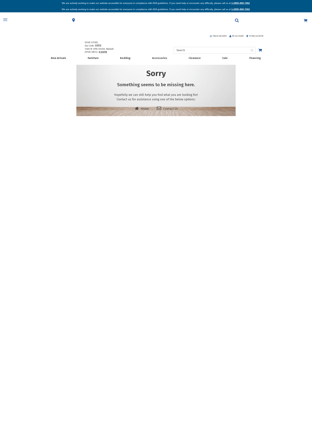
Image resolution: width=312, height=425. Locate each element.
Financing (255, 58)
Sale (225, 58)
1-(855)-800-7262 (240, 3)
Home (145, 109)
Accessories (159, 58)
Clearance (195, 58)
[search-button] (252, 50)
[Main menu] (5, 20)
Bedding (125, 58)
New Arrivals (58, 58)
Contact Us (170, 109)
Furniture (93, 58)
